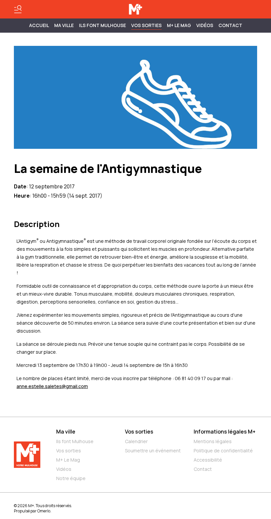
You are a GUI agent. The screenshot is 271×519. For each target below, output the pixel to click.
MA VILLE (64, 25)
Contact (230, 25)
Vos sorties (146, 25)
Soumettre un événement (153, 450)
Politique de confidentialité (223, 450)
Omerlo (43, 511)
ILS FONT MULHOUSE (102, 25)
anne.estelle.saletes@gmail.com (52, 386)
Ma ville (65, 431)
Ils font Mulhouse (75, 441)
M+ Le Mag (179, 25)
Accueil (39, 25)
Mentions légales (213, 441)
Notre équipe (71, 478)
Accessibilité (208, 460)
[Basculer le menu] (18, 9)
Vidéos (204, 25)
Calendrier (136, 441)
